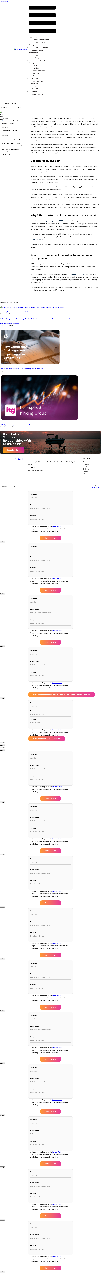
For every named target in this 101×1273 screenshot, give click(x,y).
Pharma (35, 78)
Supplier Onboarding (40, 47)
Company (33, 515)
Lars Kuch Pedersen (17, 121)
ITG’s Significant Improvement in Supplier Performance (19, 425)
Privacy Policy (57, 526)
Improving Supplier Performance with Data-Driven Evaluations (22, 312)
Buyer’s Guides (37, 94)
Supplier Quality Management (36, 51)
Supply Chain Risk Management (37, 61)
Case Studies (37, 89)
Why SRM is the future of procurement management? (12, 145)
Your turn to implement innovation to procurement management (11, 152)
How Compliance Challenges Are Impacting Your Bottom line (21, 369)
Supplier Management (40, 40)
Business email (34, 505)
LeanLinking (4, 1)
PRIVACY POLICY (95, 487)
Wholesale (36, 76)
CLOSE (2, 542)
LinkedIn (86, 471)
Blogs (34, 86)
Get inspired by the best (11, 140)
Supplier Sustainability (34, 56)
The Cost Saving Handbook (10, 324)
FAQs (85, 474)
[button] (42, 20)
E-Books (35, 91)
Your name (33, 494)
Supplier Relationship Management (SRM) (47, 221)
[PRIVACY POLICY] (95, 485)
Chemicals (36, 73)
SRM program (36, 240)
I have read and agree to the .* (47, 526)
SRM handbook (78, 274)
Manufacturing (37, 68)
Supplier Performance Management (38, 43)
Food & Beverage (38, 71)
